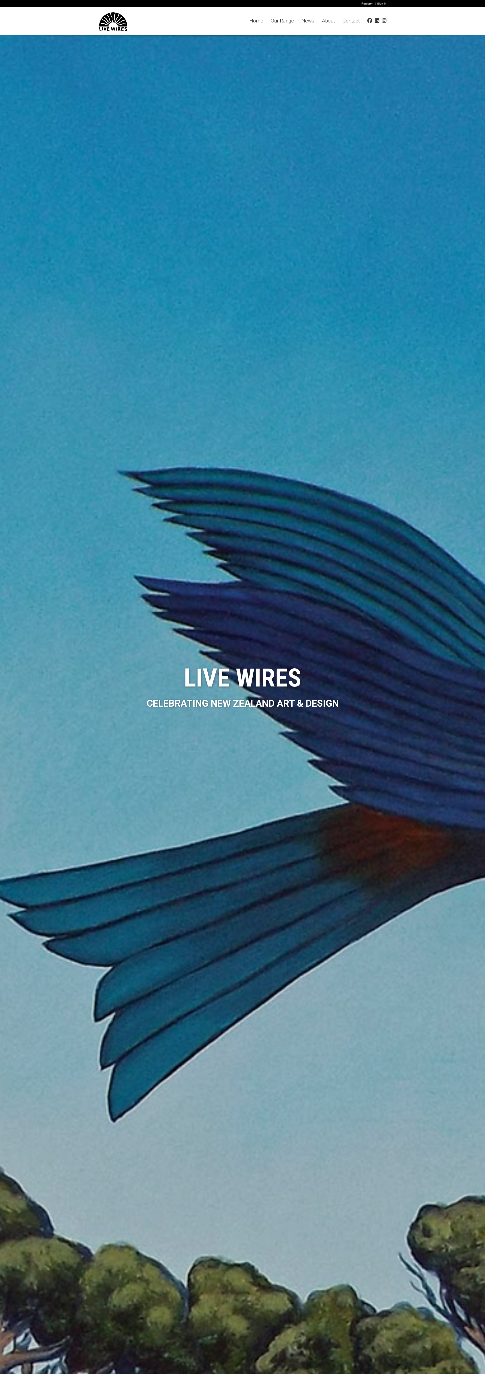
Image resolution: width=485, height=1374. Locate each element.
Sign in (381, 3)
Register (367, 3)
